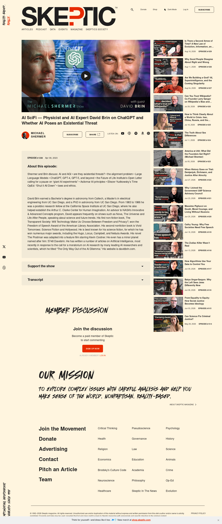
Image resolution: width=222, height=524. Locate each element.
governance (139, 439)
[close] (218, 520)
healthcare (104, 491)
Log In (185, 10)
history (170, 439)
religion (103, 449)
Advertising (53, 449)
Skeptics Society (97, 30)
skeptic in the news (144, 491)
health (102, 439)
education (138, 459)
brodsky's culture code (112, 470)
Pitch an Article (58, 470)
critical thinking (107, 428)
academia (138, 470)
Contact (48, 459)
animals (170, 459)
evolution (171, 491)
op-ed (170, 480)
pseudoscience (141, 428)
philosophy (138, 480)
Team (45, 480)
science (170, 449)
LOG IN (103, 356)
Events (63, 30)
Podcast (41, 30)
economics (104, 459)
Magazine (77, 30)
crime (169, 470)
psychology (173, 428)
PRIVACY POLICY (198, 513)
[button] (204, 10)
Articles (27, 30)
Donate (143, 10)
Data (53, 30)
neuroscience (106, 480)
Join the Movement (62, 429)
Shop (155, 10)
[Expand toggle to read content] (142, 266)
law (134, 449)
